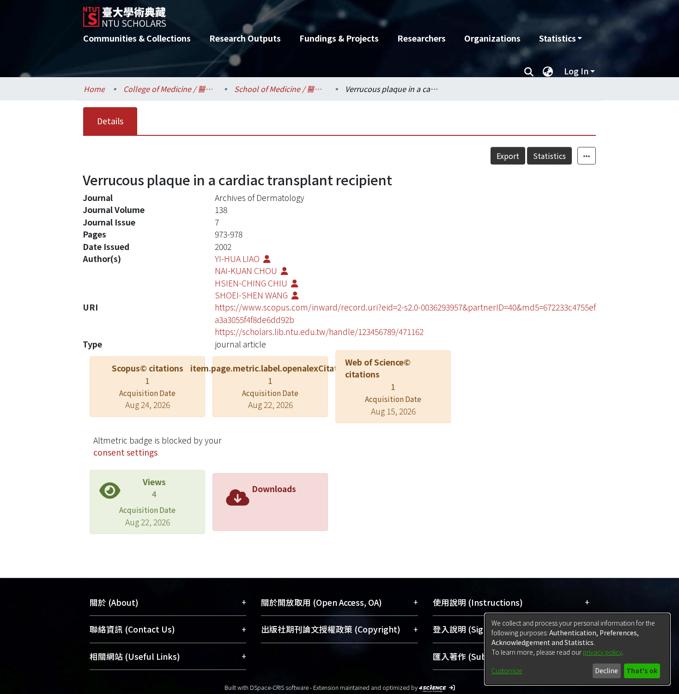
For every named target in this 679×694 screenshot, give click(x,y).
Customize (506, 670)
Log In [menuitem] (576, 71)
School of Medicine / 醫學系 (280, 88)
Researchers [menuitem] (421, 38)
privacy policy (602, 652)
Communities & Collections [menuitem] (137, 38)
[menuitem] (560, 38)
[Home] (290, 13)
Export (508, 155)
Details (110, 121)
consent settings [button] (125, 452)
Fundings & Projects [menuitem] (339, 38)
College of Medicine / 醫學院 (169, 88)
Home (94, 88)
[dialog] (577, 649)
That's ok (641, 670)
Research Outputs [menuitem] (245, 38)
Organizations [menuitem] (492, 38)
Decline (606, 670)
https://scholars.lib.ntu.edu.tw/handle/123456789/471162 (319, 331)
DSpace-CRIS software (279, 687)
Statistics (549, 155)
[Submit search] (528, 71)
